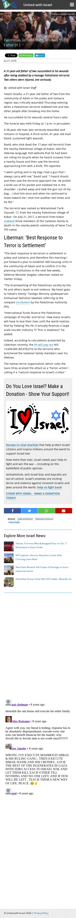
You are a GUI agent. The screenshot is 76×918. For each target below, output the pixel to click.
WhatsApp (27, 55)
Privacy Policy (41, 913)
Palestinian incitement (44, 519)
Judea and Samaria (25, 519)
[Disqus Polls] (38, 645)
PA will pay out (43, 344)
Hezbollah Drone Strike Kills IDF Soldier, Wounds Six (44, 579)
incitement (23, 302)
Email (41, 55)
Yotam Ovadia (14, 522)
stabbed (9, 221)
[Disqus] (38, 746)
